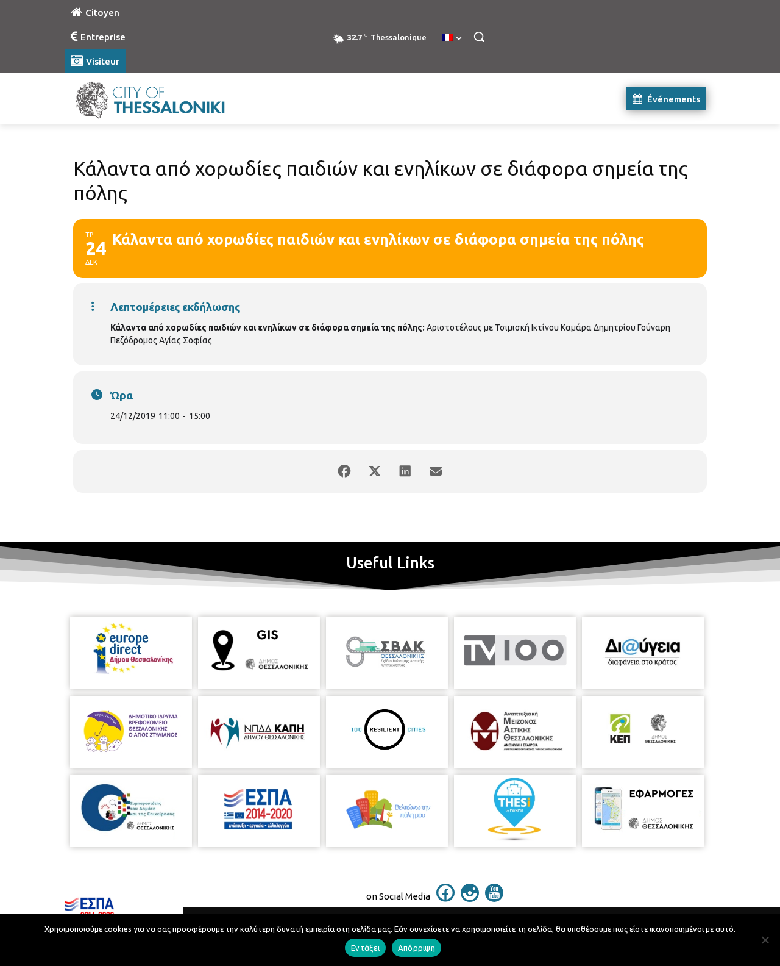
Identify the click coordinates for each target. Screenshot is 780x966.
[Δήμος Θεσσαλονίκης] (162, 98)
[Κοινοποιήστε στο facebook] (344, 471)
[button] (479, 36)
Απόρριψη (416, 947)
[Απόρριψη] (765, 940)
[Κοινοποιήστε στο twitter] (375, 471)
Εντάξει (365, 947)
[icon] (445, 898)
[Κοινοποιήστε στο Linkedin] (405, 471)
